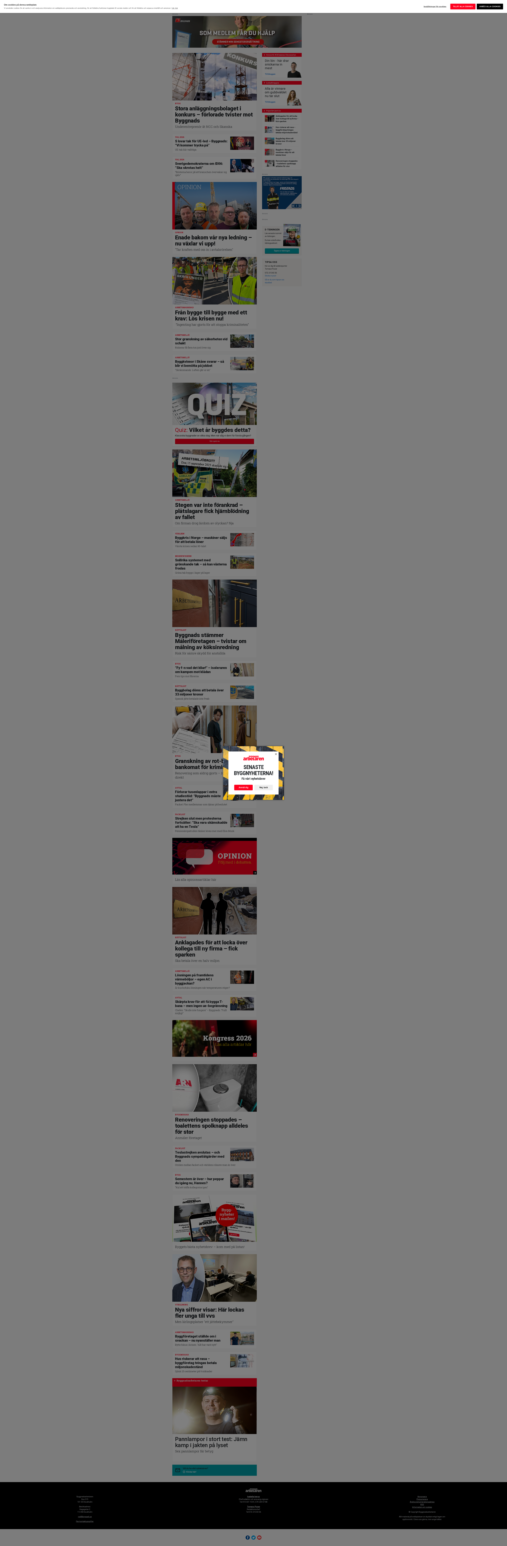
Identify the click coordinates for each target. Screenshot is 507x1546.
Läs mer (175, 8)
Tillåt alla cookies (463, 7)
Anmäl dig (243, 787)
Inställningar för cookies (435, 7)
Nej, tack (263, 787)
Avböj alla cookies (489, 7)
